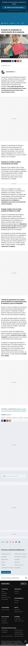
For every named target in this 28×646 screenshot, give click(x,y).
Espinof (16, 602)
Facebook (13, 61)
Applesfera (4, 595)
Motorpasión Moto (18, 611)
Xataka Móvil (4, 593)
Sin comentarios (7, 61)
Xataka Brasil (4, 632)
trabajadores (17, 567)
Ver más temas (6, 572)
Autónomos (5, 23)
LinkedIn (19, 542)
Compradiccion (5, 622)
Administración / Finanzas (20, 554)
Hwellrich (8, 414)
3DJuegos (16, 591)
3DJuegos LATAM (18, 630)
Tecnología (17, 559)
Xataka (3, 591)
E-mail (21, 61)
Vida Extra (16, 593)
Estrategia (4, 556)
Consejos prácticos (6, 554)
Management (5, 559)
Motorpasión (17, 609)
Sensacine (16, 600)
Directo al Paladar (5, 609)
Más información (22, 644)
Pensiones (12, 23)
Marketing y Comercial (12, 417)
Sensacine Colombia (18, 634)
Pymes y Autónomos (19, 620)
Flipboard (18, 61)
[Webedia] (5, 584)
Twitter (15, 61)
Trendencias (4, 618)
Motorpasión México (19, 636)
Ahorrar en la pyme (18, 564)
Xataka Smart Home (6, 597)
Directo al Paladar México (7, 636)
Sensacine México (18, 632)
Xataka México (5, 630)
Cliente (21, 417)
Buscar (26, 578)
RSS (13, 542)
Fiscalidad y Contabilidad (20, 556)
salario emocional (16, 175)
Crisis (22, 23)
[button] (10, 72)
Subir (22, 583)
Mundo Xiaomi (5, 599)
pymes (3, 562)
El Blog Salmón (17, 618)
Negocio (4, 564)
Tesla (18, 23)
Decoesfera (4, 620)
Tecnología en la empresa (8, 567)
